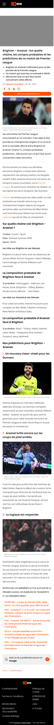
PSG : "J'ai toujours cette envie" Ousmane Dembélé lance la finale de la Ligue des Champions (25, 645)
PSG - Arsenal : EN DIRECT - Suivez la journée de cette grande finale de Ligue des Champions (27, 623)
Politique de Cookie (38, 690)
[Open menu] (4, 4)
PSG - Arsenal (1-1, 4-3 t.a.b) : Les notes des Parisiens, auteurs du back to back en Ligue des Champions (27, 613)
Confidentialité (9, 688)
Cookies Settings (10, 716)
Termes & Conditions (12, 696)
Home (5, 670)
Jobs (34, 703)
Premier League (16, 670)
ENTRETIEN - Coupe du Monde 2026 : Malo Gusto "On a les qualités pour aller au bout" (26, 604)
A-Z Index (37, 708)
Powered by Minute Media (22, 723)
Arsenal (6, 197)
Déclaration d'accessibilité (9, 710)
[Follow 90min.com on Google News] (47, 659)
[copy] (18, 89)
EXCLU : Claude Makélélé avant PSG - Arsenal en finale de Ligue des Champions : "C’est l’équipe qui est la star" (27, 634)
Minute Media (9, 703)
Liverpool (7, 217)
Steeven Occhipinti (14, 84)
